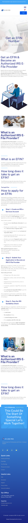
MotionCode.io (19, 519)
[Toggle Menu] (25, 7)
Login (23, 12)
